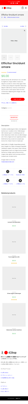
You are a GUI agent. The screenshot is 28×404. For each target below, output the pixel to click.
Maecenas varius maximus (14, 330)
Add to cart (17, 99)
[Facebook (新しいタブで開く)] (13, 3)
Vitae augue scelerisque (14, 293)
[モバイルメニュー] (25, 8)
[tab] (14, 117)
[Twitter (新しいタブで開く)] (11, 3)
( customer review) (11, 72)
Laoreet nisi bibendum (14, 222)
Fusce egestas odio (14, 257)
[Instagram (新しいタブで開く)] (15, 3)
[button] (8, 103)
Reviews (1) (14, 121)
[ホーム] (1, 17)
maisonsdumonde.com (7, 162)
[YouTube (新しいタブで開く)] (17, 3)
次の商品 (22, 26)
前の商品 (6, 26)
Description (14, 117)
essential (9, 108)
